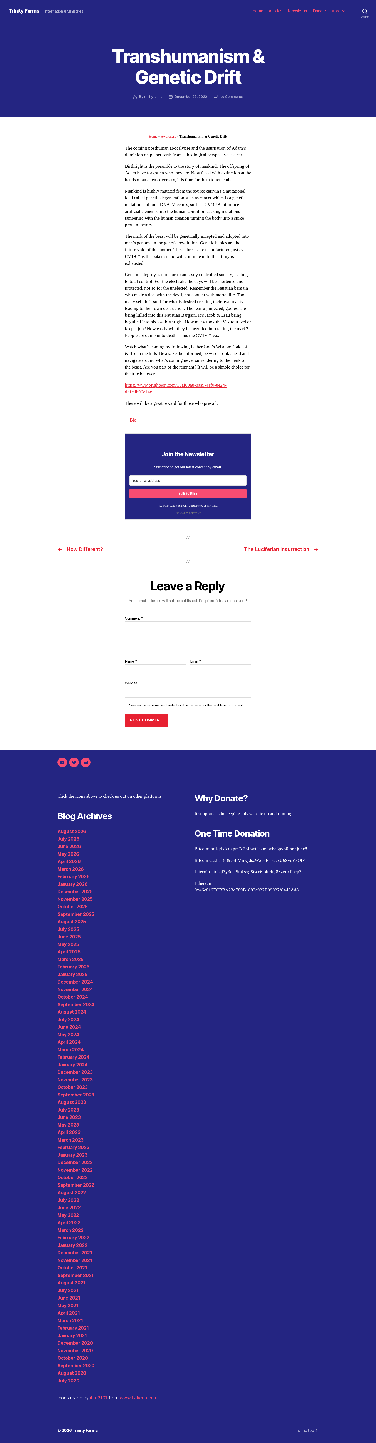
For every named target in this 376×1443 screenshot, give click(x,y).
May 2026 (68, 854)
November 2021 (74, 1260)
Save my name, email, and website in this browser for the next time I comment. (186, 705)
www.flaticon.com (139, 1397)
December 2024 (75, 982)
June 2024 (69, 1027)
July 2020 (68, 1380)
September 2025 (75, 914)
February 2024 (73, 1057)
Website (131, 683)
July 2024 (68, 1019)
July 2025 (68, 929)
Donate (319, 11)
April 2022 (68, 1222)
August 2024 (71, 1012)
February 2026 (73, 876)
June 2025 (69, 936)
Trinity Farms (24, 11)
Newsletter (298, 11)
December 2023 (75, 1072)
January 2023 (72, 1155)
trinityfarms (153, 96)
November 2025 (75, 899)
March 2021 (70, 1320)
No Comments (231, 96)
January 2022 (72, 1245)
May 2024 (68, 1034)
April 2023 (68, 1132)
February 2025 (73, 967)
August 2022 (71, 1192)
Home (258, 11)
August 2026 (71, 831)
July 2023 (68, 1110)
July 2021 (68, 1290)
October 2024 (72, 997)
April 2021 (68, 1313)
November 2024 (75, 989)
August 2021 (71, 1283)
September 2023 (75, 1095)
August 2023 (71, 1102)
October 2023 (72, 1087)
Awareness (168, 136)
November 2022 (75, 1170)
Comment (134, 618)
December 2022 (75, 1162)
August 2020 (71, 1373)
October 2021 (72, 1268)
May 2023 (68, 1125)
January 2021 (72, 1335)
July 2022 (68, 1200)
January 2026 (72, 884)
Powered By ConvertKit (188, 513)
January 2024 (72, 1064)
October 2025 (72, 906)
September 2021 (75, 1275)
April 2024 (69, 1042)
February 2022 (73, 1237)
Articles (275, 11)
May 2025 (68, 944)
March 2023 (70, 1140)
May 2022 (68, 1215)
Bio (133, 420)
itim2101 (98, 1397)
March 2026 (70, 869)
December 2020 (75, 1343)
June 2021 (68, 1298)
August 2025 (71, 921)
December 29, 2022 (191, 96)
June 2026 (69, 846)
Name (131, 661)
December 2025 (75, 891)
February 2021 (73, 1328)
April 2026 (69, 861)
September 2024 (75, 1004)
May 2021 (68, 1305)
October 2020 (72, 1358)
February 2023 (73, 1147)
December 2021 (74, 1252)
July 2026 (68, 839)
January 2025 (72, 974)
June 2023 (69, 1117)
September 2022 (75, 1185)
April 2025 (68, 952)
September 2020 (75, 1365)
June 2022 (69, 1207)
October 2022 (72, 1177)
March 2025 (70, 959)
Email (195, 661)
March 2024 (70, 1049)
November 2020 (75, 1350)
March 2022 (70, 1230)
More (336, 11)
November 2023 (75, 1080)
